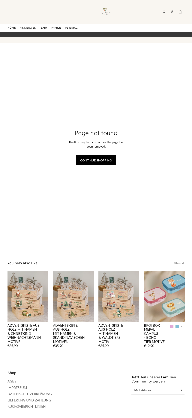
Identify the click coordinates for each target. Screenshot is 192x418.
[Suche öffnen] (164, 12)
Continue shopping (96, 160)
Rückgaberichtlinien (27, 406)
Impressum (17, 387)
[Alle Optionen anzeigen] (182, 326)
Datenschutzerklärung (30, 394)
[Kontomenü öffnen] (172, 12)
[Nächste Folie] (45, 296)
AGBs (12, 381)
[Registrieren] (181, 389)
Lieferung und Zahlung (29, 400)
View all (179, 263)
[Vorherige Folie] (10, 296)
